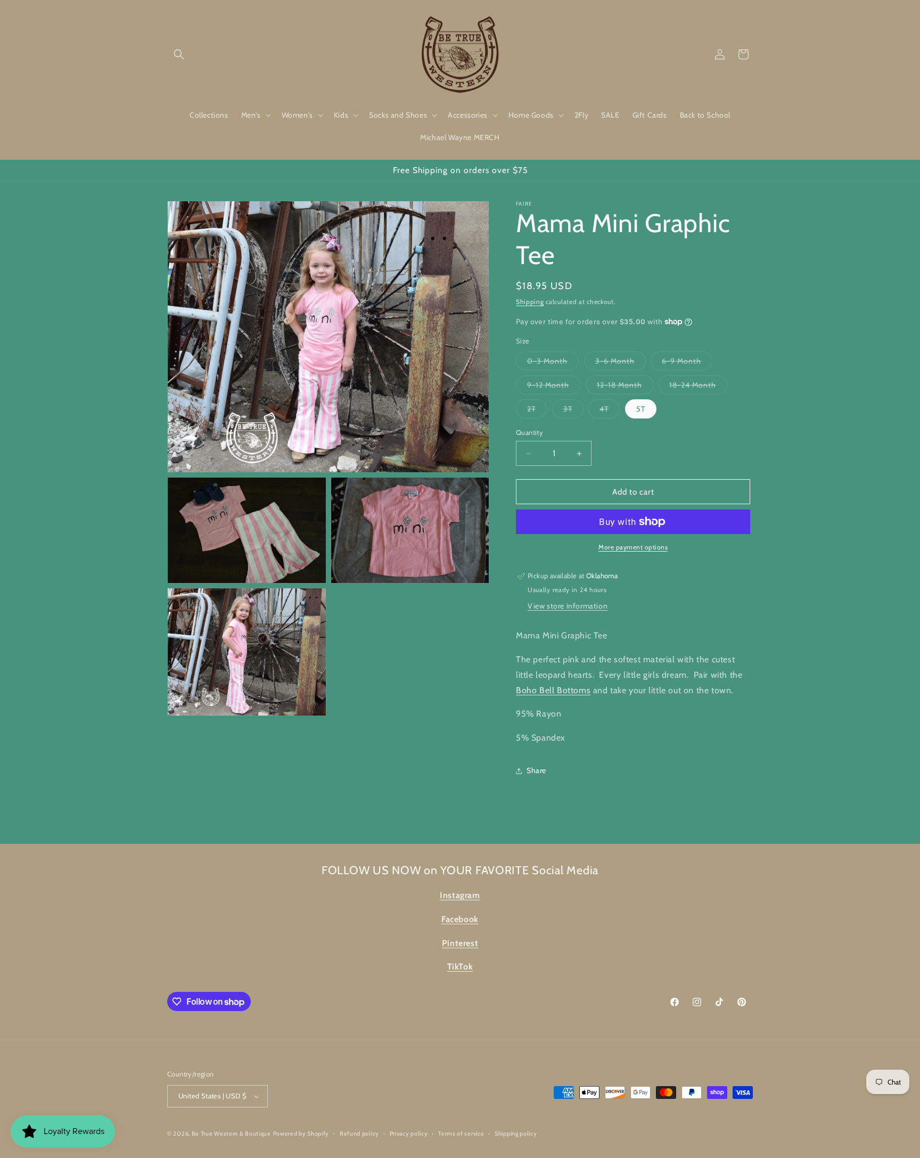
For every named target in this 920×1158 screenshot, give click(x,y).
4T (609, 411)
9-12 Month (553, 387)
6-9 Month (687, 363)
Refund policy (359, 1133)
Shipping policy (516, 1133)
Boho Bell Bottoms (553, 690)
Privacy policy (409, 1133)
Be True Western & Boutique (231, 1133)
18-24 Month (698, 387)
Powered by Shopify (301, 1133)
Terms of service (461, 1133)
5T (640, 409)
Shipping (530, 302)
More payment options (633, 547)
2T (537, 411)
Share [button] (536, 770)
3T (573, 411)
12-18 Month (625, 387)
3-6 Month (620, 363)
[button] (179, 54)
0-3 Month (553, 363)
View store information (567, 606)
